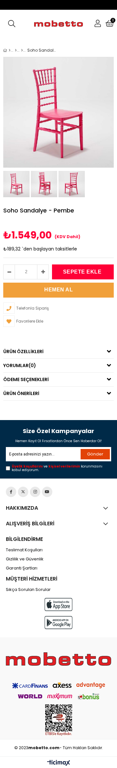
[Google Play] (58, 622)
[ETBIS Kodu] (58, 720)
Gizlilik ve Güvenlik (25, 559)
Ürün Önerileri (21, 393)
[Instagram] (35, 492)
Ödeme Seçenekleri (26, 379)
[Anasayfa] (9, 50)
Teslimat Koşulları (24, 550)
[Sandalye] (22, 50)
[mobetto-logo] (58, 659)
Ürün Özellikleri (23, 351)
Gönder (95, 454)
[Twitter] (23, 492)
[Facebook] (11, 492)
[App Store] (58, 604)
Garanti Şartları (21, 568)
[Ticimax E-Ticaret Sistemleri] (58, 763)
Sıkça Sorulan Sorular (28, 590)
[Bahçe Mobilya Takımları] (16, 50)
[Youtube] (47, 492)
